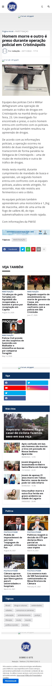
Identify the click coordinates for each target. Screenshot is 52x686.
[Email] (38, 249)
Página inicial (7, 31)
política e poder (12, 625)
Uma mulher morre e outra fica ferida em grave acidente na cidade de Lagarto (33, 495)
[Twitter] (22, 249)
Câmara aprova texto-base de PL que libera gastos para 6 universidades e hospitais (13, 579)
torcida (25, 625)
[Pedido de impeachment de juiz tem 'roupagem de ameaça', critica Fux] (14, 523)
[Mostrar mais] (44, 249)
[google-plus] (37, 393)
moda (18, 620)
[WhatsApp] (28, 249)
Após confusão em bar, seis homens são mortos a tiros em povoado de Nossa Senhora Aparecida (34, 449)
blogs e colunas (20, 605)
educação (10, 615)
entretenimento (24, 615)
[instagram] (37, 388)
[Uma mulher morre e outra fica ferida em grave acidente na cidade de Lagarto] (12, 495)
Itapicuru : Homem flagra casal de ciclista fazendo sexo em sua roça (24, 433)
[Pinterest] (33, 249)
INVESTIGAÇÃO (21, 31)
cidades (9, 610)
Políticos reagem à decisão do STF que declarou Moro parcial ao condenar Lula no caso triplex (37, 541)
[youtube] (15, 388)
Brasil (8, 605)
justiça (37, 615)
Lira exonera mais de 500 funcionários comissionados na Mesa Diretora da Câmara (37, 578)
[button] (3, 6)
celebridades (36, 605)
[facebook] (15, 383)
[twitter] (37, 383)
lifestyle (9, 620)
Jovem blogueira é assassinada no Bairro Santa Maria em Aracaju (34, 465)
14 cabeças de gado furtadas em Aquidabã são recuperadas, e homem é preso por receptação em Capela (12, 302)
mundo (28, 620)
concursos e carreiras (25, 610)
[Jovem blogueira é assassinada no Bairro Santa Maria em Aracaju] (12, 466)
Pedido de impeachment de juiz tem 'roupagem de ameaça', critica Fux (13, 541)
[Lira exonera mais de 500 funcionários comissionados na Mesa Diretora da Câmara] (37, 561)
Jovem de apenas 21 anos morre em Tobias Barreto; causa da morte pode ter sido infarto (35, 479)
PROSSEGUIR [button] (10, 681)
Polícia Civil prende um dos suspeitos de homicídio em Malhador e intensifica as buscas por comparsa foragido (13, 346)
